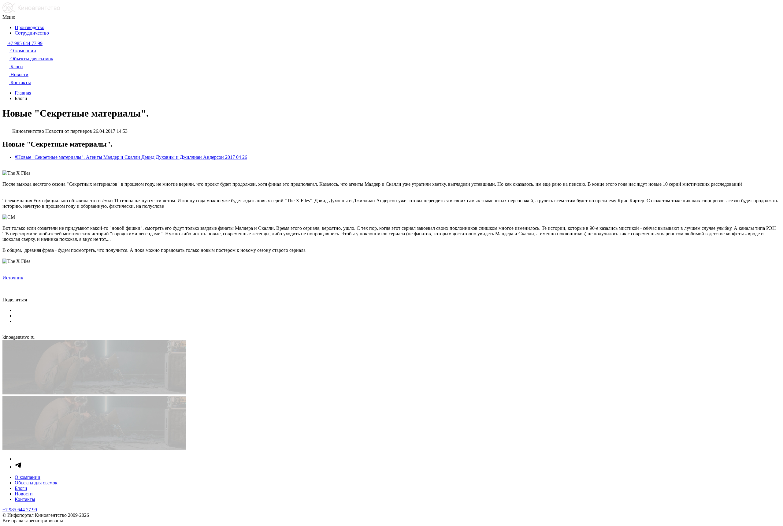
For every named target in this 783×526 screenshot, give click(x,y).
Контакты (25, 499)
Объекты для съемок (36, 482)
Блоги (21, 488)
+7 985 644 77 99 (19, 509)
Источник (12, 277)
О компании (27, 477)
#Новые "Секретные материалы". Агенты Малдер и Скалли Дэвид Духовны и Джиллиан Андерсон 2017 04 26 (131, 157)
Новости (24, 493)
